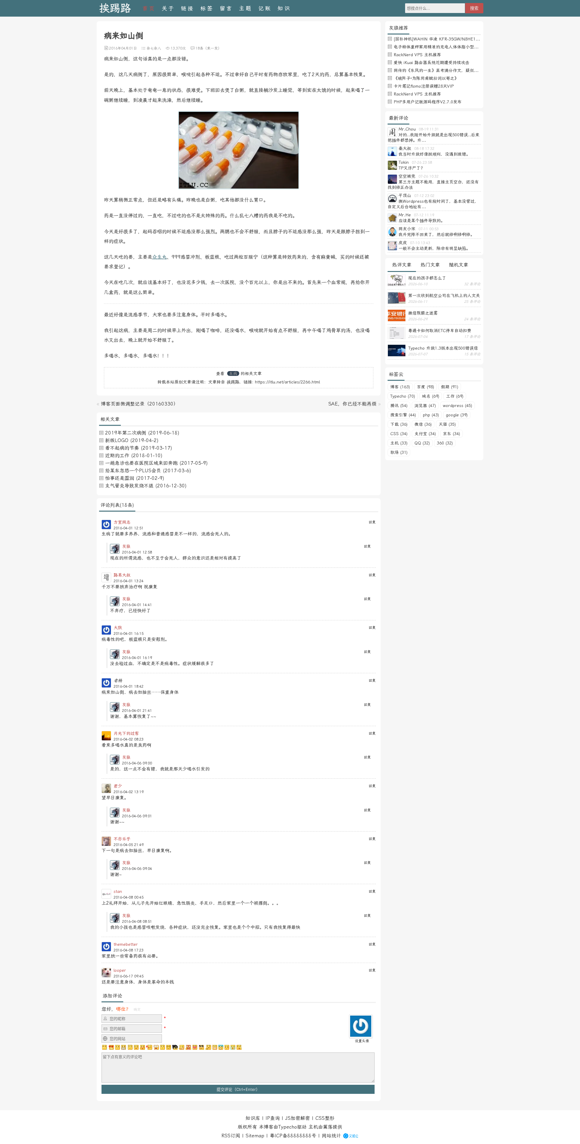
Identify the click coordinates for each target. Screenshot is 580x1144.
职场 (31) (399, 452)
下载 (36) (399, 424)
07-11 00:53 (428, 229)
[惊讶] (156, 1047)
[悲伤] (117, 1047)
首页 (149, 8)
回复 (372, 522)
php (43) (431, 414)
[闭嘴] (123, 1047)
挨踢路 (115, 8)
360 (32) (445, 443)
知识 (284, 8)
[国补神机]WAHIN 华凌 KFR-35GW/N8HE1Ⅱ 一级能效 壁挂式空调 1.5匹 (463, 39)
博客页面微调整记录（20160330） (139, 404)
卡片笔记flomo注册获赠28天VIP (424, 86)
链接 (187, 8)
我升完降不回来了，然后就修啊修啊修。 (436, 234)
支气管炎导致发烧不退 (129, 486)
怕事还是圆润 (119, 478)
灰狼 (126, 546)
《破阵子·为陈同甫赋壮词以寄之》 (426, 78)
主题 (245, 8)
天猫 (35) (447, 424)
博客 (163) (400, 386)
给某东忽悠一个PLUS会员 (133, 470)
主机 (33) (399, 443)
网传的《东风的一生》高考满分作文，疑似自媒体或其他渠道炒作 (455, 70)
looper (120, 970)
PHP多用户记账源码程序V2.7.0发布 (428, 101)
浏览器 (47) (425, 405)
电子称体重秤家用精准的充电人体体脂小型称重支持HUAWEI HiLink (457, 46)
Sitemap (255, 1136)
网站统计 (331, 1136)
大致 (118, 627)
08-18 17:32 (424, 149)
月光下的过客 (126, 733)
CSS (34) (399, 433)
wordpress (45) (457, 405)
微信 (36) (423, 424)
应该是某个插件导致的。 (421, 220)
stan (118, 891)
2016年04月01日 (123, 48)
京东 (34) (451, 433)
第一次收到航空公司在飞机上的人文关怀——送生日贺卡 (444, 295)
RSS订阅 (230, 1136)
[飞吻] (149, 1047)
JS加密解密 (297, 1118)
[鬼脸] (130, 1047)
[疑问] (105, 1047)
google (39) (457, 414)
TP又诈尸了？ (411, 168)
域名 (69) (430, 396)
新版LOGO (116, 440)
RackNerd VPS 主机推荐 (417, 54)
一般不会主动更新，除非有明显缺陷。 (434, 248)
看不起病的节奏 (122, 448)
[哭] (232, 1047)
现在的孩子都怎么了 (427, 278)
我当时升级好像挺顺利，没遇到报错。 (434, 154)
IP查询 (273, 1118)
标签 (207, 8)
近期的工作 (117, 455)
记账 (265, 8)
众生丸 (159, 257)
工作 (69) (454, 396)
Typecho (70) (402, 396)
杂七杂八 (154, 48)
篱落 (328, 1127)
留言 (226, 8)
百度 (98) (425, 386)
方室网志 (122, 522)
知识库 (253, 1118)
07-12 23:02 (424, 196)
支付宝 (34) (425, 433)
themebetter (126, 944)
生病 (233, 373)
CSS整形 (324, 1118)
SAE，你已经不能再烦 (352, 404)
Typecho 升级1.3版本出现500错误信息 (443, 348)
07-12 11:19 (424, 215)
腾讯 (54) (399, 405)
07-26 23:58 (422, 162)
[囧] (220, 1047)
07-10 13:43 (420, 243)
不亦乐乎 (122, 838)
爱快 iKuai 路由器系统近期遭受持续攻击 (431, 62)
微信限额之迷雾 (423, 313)
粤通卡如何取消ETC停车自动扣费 (439, 330)
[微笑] (136, 1047)
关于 (168, 8)
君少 (118, 786)
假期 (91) (449, 386)
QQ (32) (422, 443)
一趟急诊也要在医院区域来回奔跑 (141, 463)
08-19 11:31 (429, 129)
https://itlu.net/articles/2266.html (287, 382)
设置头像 (362, 1041)
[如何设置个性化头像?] (360, 1035)
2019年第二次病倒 (125, 433)
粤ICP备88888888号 (293, 1136)
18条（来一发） (208, 48)
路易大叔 (122, 575)
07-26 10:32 (428, 176)
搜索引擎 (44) (403, 414)
